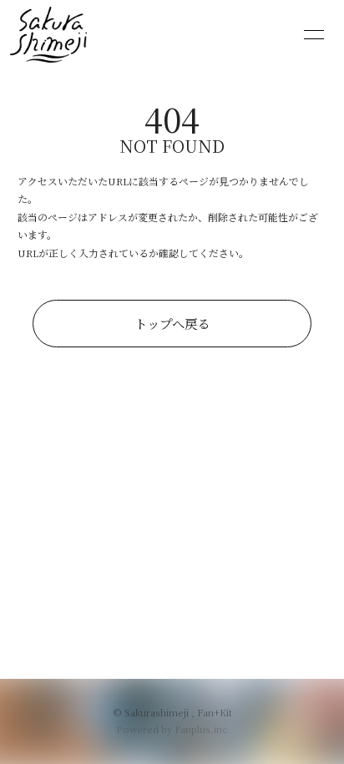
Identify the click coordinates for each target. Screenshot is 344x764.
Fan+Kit (214, 712)
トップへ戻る (172, 323)
